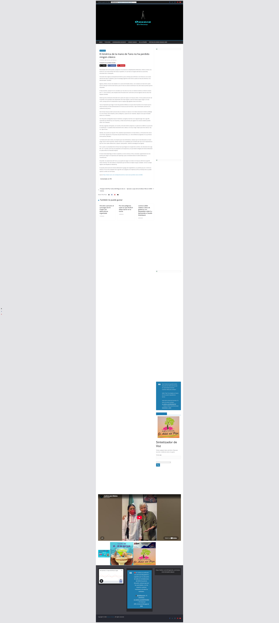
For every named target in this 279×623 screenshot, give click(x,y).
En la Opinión (143, 42)
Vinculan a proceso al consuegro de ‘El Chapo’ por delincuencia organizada (107, 209)
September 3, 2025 (166, 407)
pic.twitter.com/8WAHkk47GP (169, 404)
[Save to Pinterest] (1, 314)
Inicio (100, 42)
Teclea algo (159, 455)
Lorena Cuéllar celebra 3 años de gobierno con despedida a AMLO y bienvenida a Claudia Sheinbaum (145, 210)
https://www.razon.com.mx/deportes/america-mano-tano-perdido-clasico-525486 (123, 174)
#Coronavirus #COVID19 (119, 42)
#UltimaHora (102, 50)
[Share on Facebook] (1, 311)
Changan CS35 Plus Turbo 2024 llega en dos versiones (112, 190)
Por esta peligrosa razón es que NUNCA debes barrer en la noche (126, 208)
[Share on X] (1, 308)
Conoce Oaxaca (132, 42)
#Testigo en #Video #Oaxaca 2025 (158, 42)
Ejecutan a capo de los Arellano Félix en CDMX (139, 189)
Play (158, 465)
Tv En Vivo (107, 42)
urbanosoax (108, 60)
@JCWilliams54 (141, 595)
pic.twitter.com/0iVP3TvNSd (141, 600)
